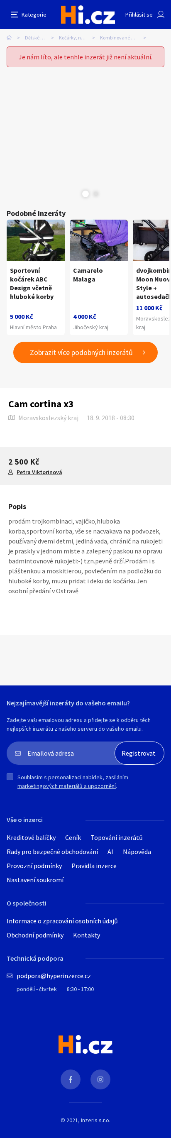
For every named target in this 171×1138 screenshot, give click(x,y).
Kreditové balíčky (31, 837)
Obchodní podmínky (35, 935)
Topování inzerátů (116, 837)
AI (110, 851)
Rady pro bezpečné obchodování (52, 851)
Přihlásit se (139, 14)
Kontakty (86, 935)
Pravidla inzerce (94, 865)
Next (96, 194)
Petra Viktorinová (39, 472)
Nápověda (137, 851)
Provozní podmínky (34, 865)
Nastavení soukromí (35, 880)
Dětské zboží (38, 37)
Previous (75, 194)
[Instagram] (100, 1079)
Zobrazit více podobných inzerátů (81, 352)
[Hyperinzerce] (88, 14)
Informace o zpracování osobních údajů (62, 921)
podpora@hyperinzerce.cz (54, 976)
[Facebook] (71, 1079)
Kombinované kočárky (123, 37)
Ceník (73, 837)
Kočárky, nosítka (76, 37)
